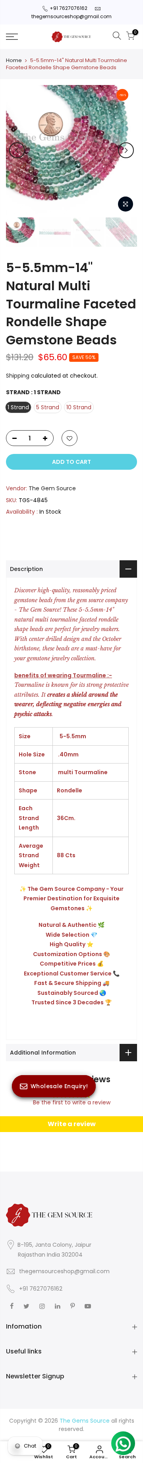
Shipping (17, 376)
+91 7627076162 (68, 8)
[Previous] (17, 150)
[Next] (126, 150)
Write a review (72, 1123)
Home (14, 60)
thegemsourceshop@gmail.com (71, 16)
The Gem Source (52, 488)
